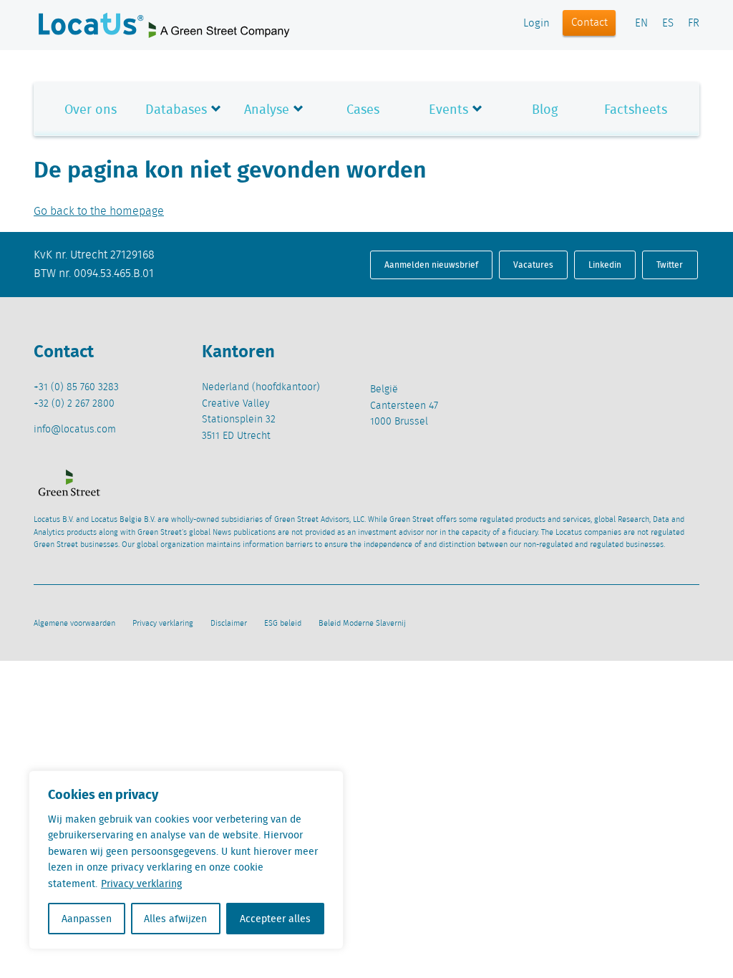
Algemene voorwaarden (74, 623)
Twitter (669, 264)
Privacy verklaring (141, 883)
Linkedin (604, 264)
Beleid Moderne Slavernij (362, 623)
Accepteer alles (275, 918)
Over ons (90, 109)
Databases (176, 109)
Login (536, 23)
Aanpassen (87, 918)
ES (668, 23)
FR (693, 23)
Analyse (266, 109)
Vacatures (533, 264)
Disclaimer (228, 623)
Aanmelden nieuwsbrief (431, 264)
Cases (362, 109)
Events (448, 109)
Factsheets (635, 109)
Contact (589, 23)
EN (641, 23)
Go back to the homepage (99, 212)
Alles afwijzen (175, 918)
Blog (545, 109)
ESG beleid (282, 623)
